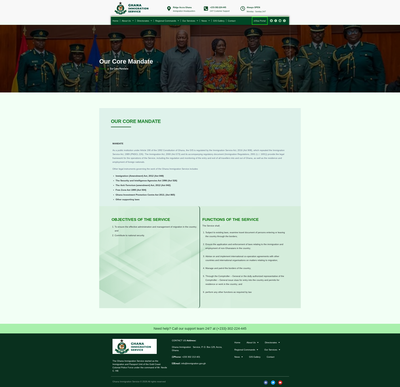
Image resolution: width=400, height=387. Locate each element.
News (204, 21)
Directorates (143, 21)
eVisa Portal (260, 21)
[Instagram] (284, 20)
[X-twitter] (275, 20)
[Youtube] (280, 20)
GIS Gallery (219, 21)
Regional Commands (165, 21)
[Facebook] (271, 20)
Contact (231, 21)
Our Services (188, 21)
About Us (126, 21)
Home (115, 21)
